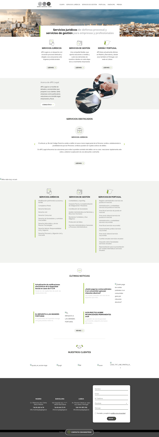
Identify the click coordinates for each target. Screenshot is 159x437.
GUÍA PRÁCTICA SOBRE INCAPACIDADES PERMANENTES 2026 (98, 314)
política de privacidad (118, 413)
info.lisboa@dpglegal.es (81, 409)
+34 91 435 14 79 (38, 407)
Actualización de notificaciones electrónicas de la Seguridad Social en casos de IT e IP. (47, 286)
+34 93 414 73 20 (59, 407)
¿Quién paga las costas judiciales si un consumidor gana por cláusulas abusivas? (98, 291)
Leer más (51, 67)
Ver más (78, 330)
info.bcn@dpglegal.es (60, 409)
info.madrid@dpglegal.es (38, 409)
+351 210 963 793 (81, 407)
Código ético (47, 104)
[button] (34, 144)
